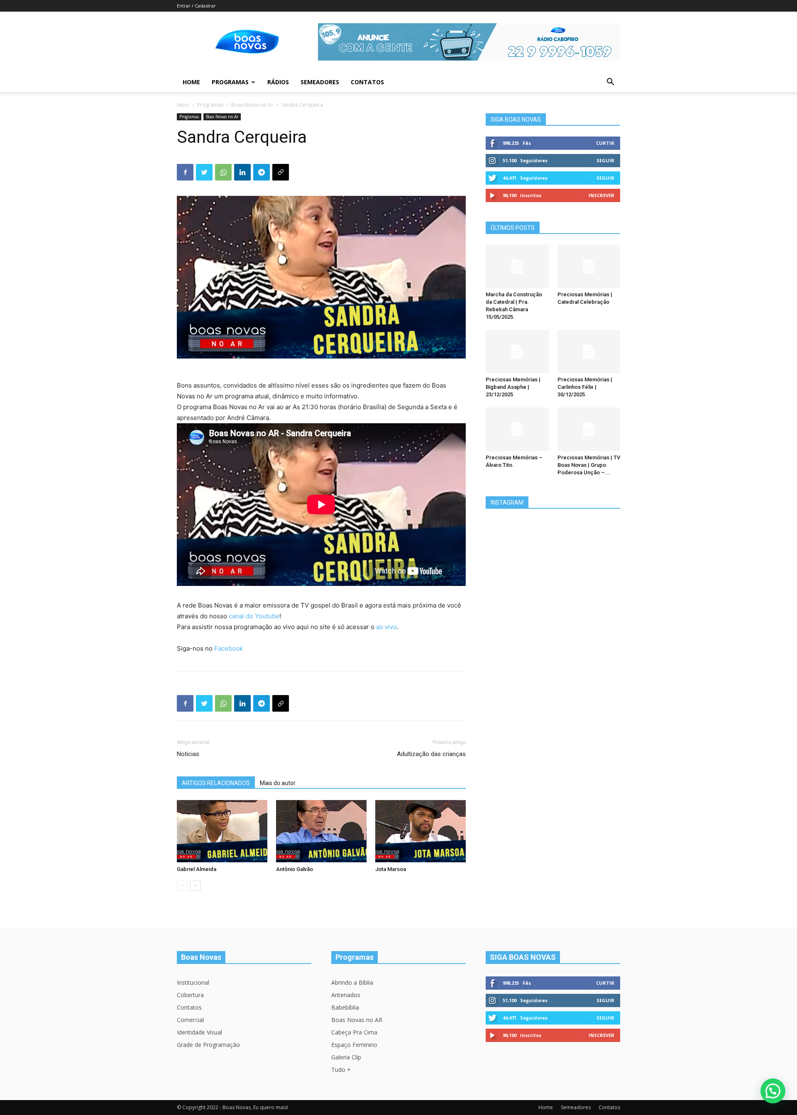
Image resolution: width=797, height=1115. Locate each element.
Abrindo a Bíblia (352, 982)
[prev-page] (182, 886)
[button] (610, 83)
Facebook (228, 648)
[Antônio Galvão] (321, 831)
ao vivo (386, 627)
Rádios (278, 82)
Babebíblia (345, 1007)
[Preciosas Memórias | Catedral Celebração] (589, 266)
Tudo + (341, 1070)
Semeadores (320, 82)
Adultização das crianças (431, 754)
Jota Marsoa (390, 869)
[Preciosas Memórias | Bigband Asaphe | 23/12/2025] (517, 351)
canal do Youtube (254, 616)
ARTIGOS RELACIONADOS (216, 783)
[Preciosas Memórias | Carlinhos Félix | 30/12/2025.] (589, 351)
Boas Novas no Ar (252, 104)
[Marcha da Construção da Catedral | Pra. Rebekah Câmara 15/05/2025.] (517, 266)
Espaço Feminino (354, 1045)
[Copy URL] (280, 172)
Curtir (605, 143)
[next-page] (195, 886)
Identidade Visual (199, 1032)
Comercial (190, 1020)
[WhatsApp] (223, 172)
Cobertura (190, 995)
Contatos (367, 82)
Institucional (193, 982)
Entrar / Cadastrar (196, 5)
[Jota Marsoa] (420, 831)
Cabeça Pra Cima (354, 1032)
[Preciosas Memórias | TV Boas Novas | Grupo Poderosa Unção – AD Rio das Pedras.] (589, 429)
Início (183, 104)
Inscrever (601, 195)
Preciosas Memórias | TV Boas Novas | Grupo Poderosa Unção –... (588, 465)
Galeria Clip (346, 1057)
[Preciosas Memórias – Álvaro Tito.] (517, 429)
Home (191, 82)
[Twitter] (204, 172)
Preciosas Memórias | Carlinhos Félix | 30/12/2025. (584, 387)
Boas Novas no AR (356, 1020)
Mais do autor (278, 783)
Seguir (605, 160)
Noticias (188, 754)
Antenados (345, 995)
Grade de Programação (208, 1045)
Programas (230, 82)
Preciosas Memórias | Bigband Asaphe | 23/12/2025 (513, 387)
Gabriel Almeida (196, 869)
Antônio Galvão (294, 869)
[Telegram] (261, 172)
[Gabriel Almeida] (222, 831)
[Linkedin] (242, 172)
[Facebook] (185, 172)
